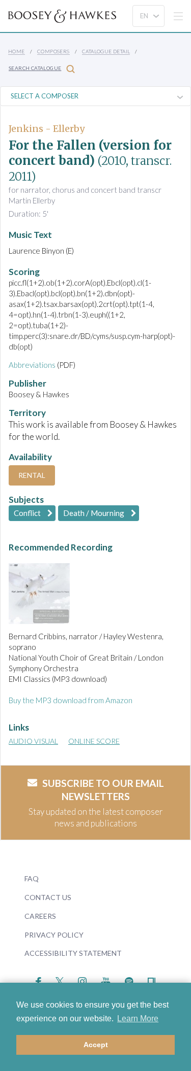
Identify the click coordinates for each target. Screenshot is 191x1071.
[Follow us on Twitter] (60, 980)
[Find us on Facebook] (38, 980)
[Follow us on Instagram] (82, 980)
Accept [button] (96, 1045)
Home (16, 51)
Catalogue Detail (106, 51)
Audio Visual (33, 741)
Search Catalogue (35, 68)
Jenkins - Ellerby (47, 128)
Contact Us (47, 897)
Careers (40, 916)
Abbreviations (32, 364)
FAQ (31, 878)
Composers (53, 51)
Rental (31, 475)
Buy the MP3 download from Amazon (70, 700)
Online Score (94, 741)
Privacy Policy (54, 934)
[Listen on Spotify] (129, 980)
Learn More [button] (137, 1018)
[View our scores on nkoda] (151, 980)
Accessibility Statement (73, 953)
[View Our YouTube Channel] (105, 980)
